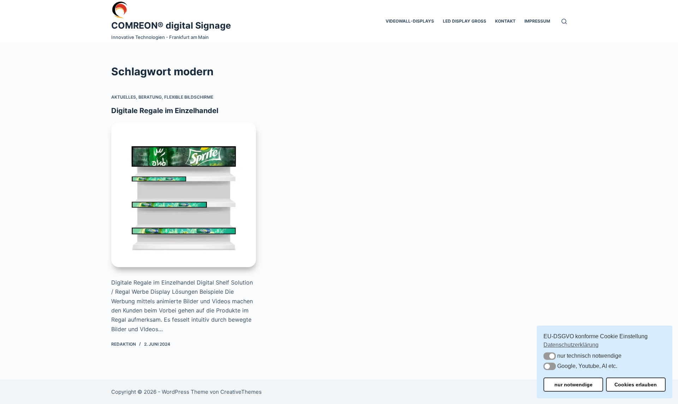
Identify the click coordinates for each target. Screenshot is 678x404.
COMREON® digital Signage (171, 25)
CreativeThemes (241, 391)
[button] (549, 356)
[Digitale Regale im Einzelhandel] (183, 194)
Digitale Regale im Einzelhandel (164, 110)
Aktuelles (123, 97)
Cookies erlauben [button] (635, 384)
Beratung (150, 97)
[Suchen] (564, 21)
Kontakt (505, 21)
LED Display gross (464, 21)
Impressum (537, 21)
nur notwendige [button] (573, 384)
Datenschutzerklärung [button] (571, 345)
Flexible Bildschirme (188, 97)
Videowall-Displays (410, 21)
